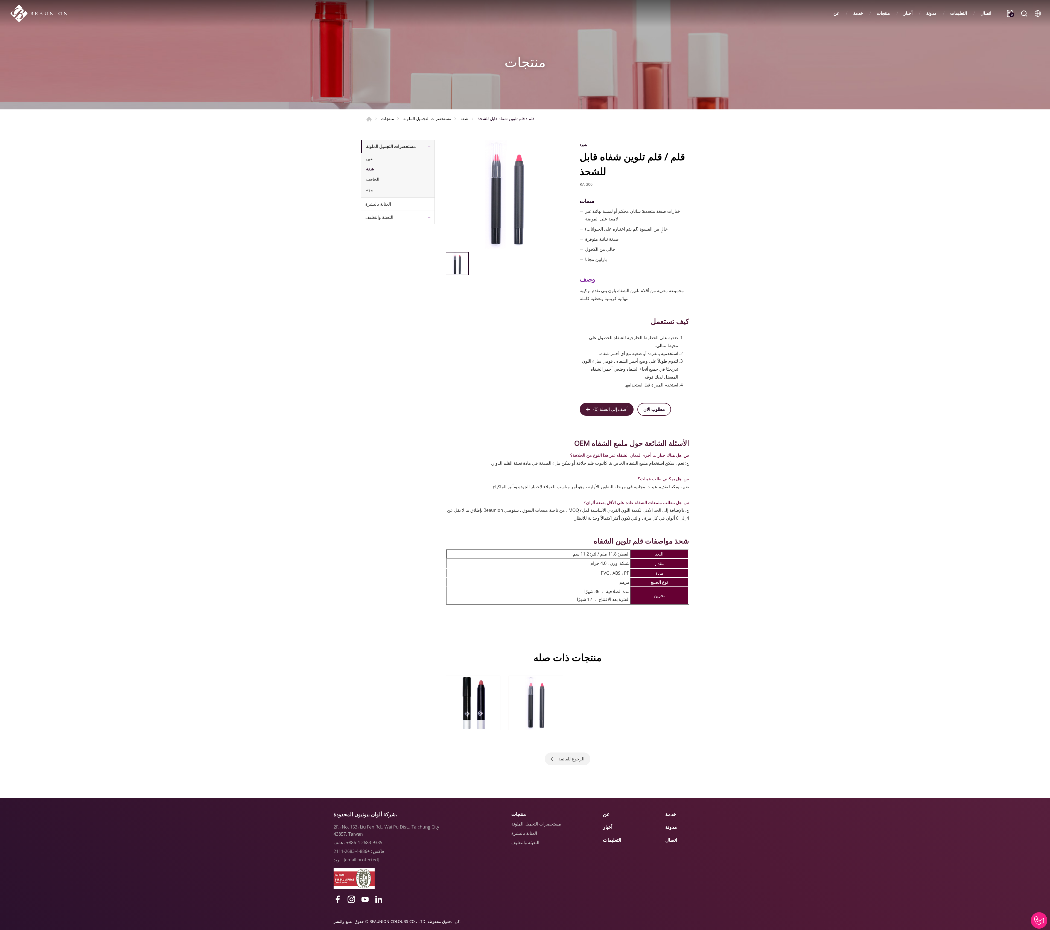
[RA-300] (506, 194)
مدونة (931, 13)
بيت (369, 119)
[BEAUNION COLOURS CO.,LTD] (41, 13)
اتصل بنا (1039, 920)
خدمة (858, 13)
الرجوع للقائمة (571, 759)
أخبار (908, 13)
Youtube (365, 899)
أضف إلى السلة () (610, 409)
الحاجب (372, 179)
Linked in (379, 899)
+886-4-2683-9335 (364, 842)
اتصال (986, 13)
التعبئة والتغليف (379, 217)
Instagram (351, 899)
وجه (369, 189)
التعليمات (958, 13)
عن (836, 13)
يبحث (1024, 13)
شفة (464, 118)
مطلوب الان (654, 409)
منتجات (883, 13)
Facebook (338, 899)
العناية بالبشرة (378, 204)
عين (369, 158)
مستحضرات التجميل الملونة (427, 118)
